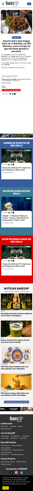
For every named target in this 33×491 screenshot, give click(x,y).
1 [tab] (2, 182)
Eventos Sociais (5, 445)
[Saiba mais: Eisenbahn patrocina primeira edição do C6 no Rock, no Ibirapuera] (16, 309)
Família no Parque (21, 461)
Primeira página (5, 436)
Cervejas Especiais (6, 450)
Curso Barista (25, 436)
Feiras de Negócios (6, 448)
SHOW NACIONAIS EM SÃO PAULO (16, 192)
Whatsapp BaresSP (6, 429)
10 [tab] (25, 182)
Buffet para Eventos (6, 452)
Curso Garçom (14, 438)
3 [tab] (7, 182)
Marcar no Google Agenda (12, 90)
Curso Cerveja (4, 438)
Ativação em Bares (6, 464)
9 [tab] (23, 182)
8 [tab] (20, 182)
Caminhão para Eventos (17, 454)
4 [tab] (10, 182)
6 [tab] (15, 182)
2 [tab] (5, 182)
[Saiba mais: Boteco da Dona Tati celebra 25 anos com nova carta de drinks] (16, 336)
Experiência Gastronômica (8, 461)
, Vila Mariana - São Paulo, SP (16, 80)
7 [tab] (18, 182)
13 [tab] (16, 184)
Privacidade (13, 426)
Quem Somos (4, 426)
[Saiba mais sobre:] (16, 205)
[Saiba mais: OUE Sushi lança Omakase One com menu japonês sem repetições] (16, 363)
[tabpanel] (16, 164)
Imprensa (20, 426)
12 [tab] (30, 182)
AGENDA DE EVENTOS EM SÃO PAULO (16, 144)
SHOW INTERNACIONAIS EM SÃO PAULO (16, 240)
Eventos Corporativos (16, 445)
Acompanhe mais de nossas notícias (16, 402)
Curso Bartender (15, 436)
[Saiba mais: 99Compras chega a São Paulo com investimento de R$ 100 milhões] (16, 389)
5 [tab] (13, 182)
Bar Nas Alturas (5, 454)
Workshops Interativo (18, 450)
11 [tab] (28, 182)
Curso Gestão (22, 438)
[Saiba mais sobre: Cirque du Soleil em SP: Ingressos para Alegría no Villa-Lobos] (16, 157)
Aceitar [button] (6, 488)
